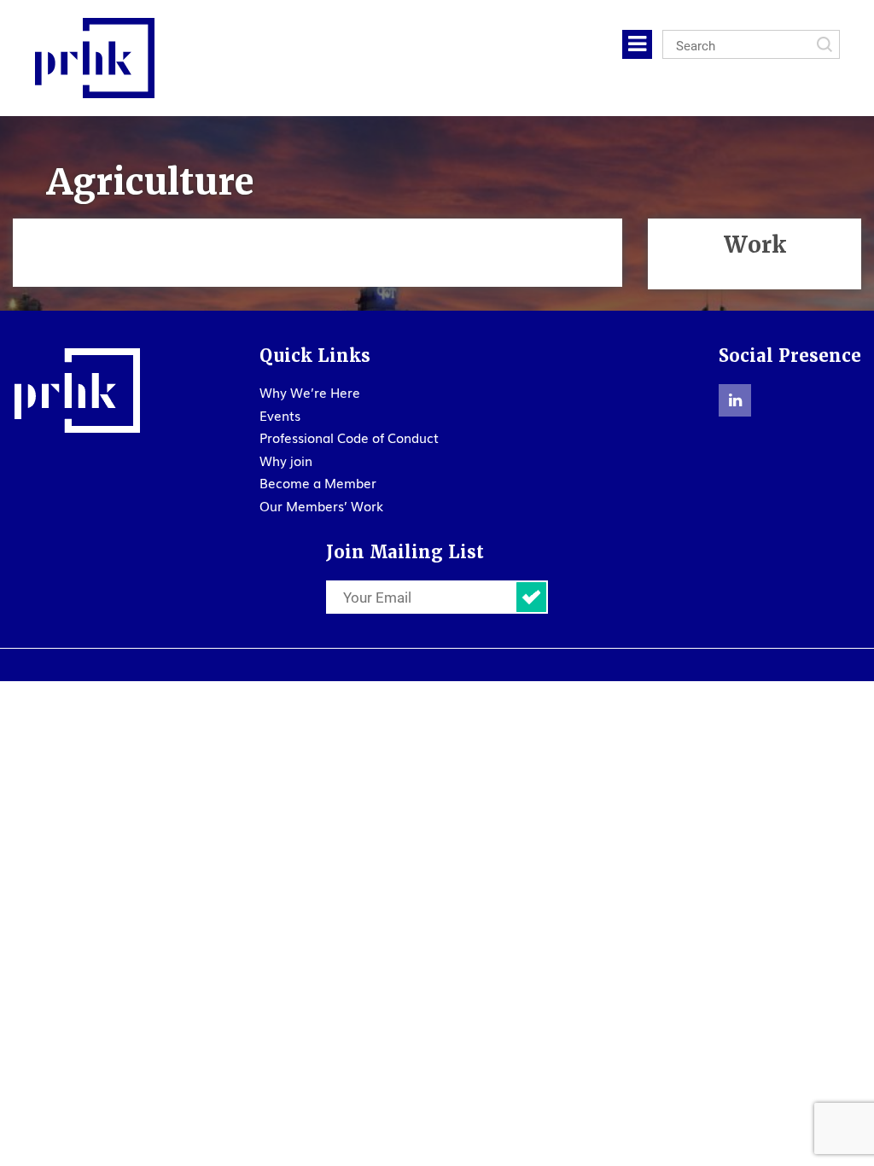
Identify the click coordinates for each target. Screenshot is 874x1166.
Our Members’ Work (321, 505)
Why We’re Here (309, 391)
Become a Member (317, 482)
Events (279, 414)
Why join (285, 460)
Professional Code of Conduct (349, 437)
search (824, 44)
